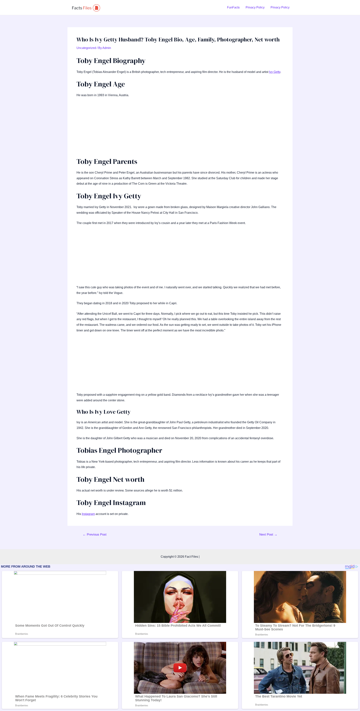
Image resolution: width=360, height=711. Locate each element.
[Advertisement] (180, 129)
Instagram (88, 513)
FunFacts (233, 7)
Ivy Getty (274, 71)
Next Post (268, 534)
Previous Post (94, 534)
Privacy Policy (255, 7)
